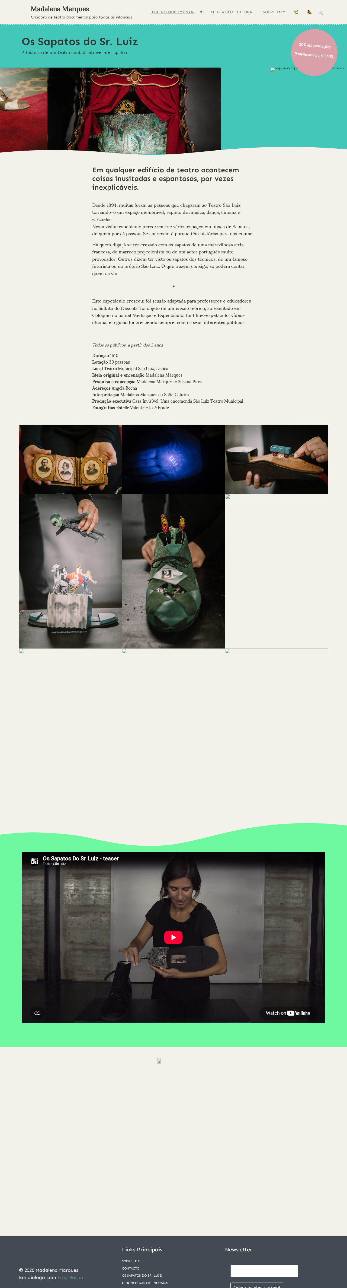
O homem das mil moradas (145, 1283)
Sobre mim (274, 12)
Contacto (130, 1268)
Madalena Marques (60, 8)
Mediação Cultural (233, 12)
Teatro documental (173, 12)
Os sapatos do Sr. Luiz (142, 1275)
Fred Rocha (70, 1277)
